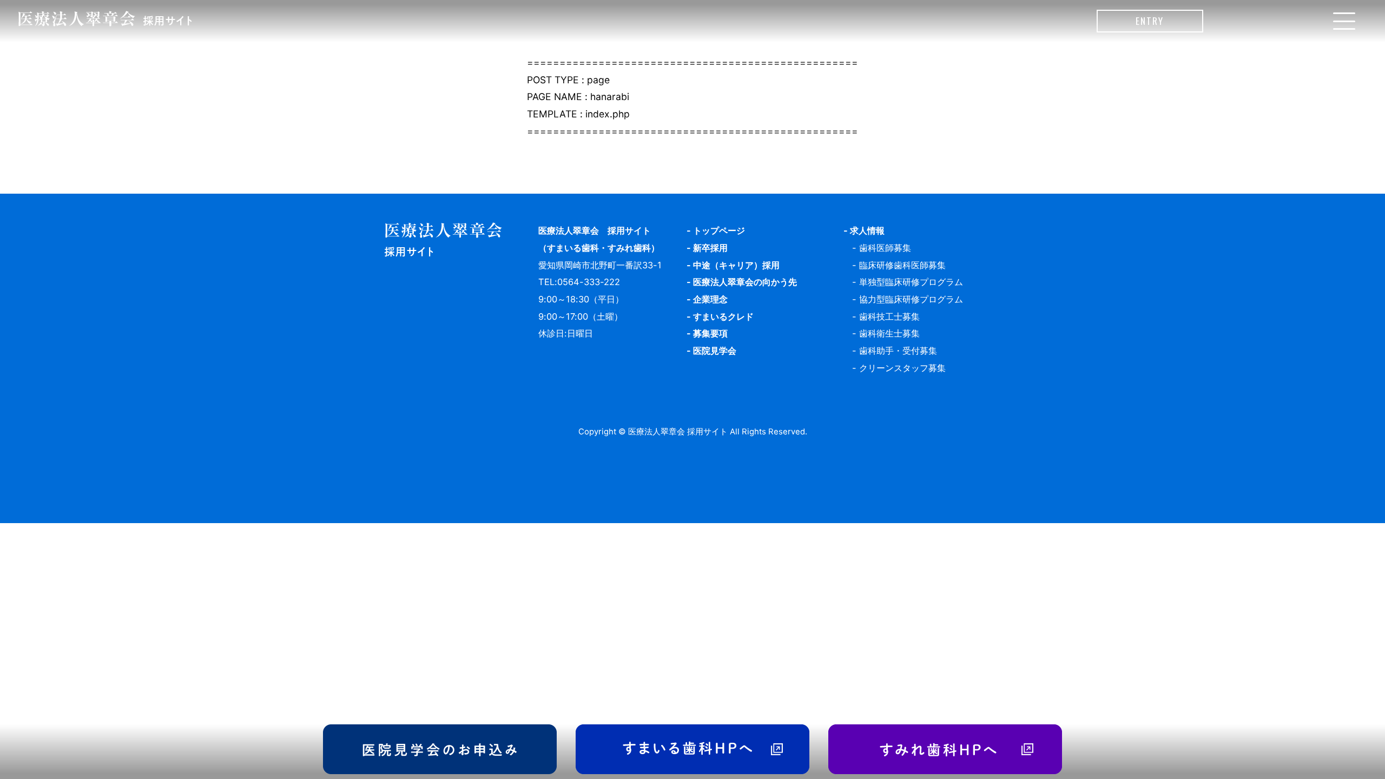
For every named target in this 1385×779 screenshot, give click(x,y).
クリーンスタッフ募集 (902, 367)
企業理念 (710, 299)
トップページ (719, 230)
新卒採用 (710, 247)
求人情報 (867, 230)
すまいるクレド (723, 316)
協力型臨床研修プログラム (911, 299)
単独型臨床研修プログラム (911, 281)
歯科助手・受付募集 (898, 350)
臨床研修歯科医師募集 (902, 265)
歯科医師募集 (885, 247)
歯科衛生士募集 (889, 333)
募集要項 (710, 333)
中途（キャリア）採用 (736, 265)
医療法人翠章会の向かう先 (745, 281)
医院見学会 (714, 350)
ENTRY (1150, 21)
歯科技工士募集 (889, 316)
